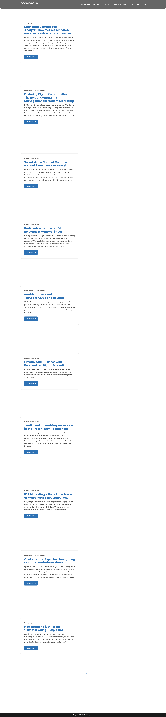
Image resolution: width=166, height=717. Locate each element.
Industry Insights (28, 23)
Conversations (84, 4)
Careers (126, 4)
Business (26, 158)
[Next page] (86, 673)
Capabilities (97, 4)
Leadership (108, 4)
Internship (135, 4)
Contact (117, 4)
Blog (144, 4)
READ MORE (30, 57)
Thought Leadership (39, 90)
